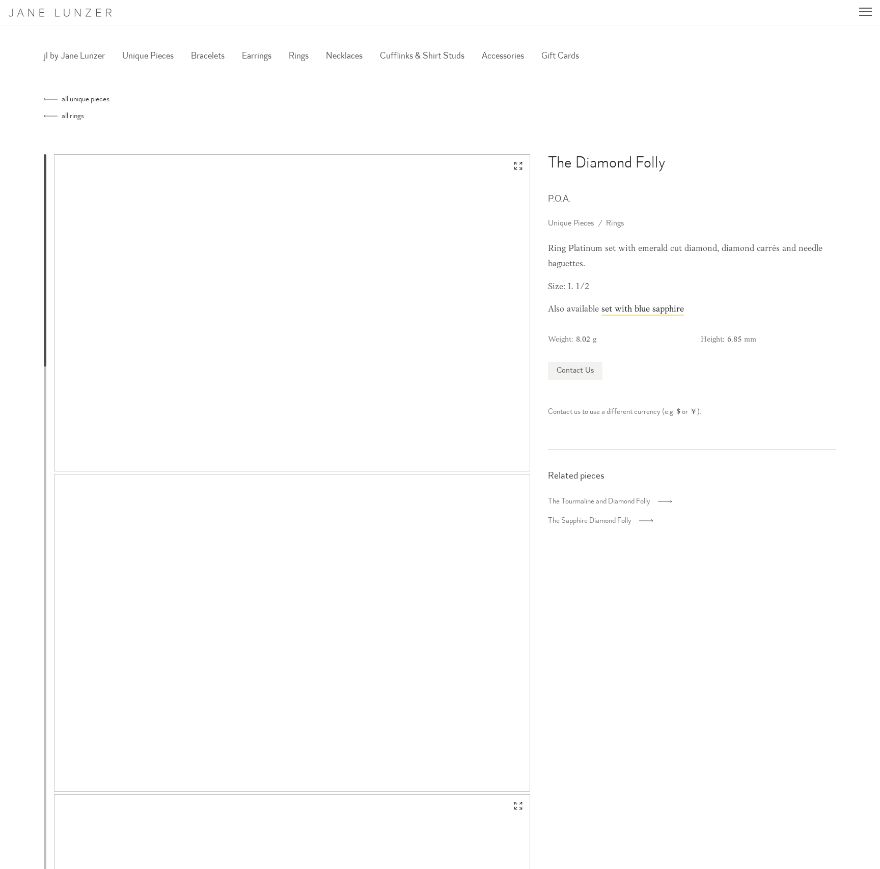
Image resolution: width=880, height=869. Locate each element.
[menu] (865, 11)
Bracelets (208, 56)
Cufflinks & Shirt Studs (422, 56)
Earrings (256, 56)
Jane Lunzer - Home (65, 13)
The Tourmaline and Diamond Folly (599, 502)
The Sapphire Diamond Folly (589, 521)
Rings (299, 56)
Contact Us (575, 371)
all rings (72, 116)
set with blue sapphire (642, 309)
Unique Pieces (148, 56)
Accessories (503, 56)
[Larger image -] (518, 166)
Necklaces (344, 56)
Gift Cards (560, 56)
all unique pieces (84, 99)
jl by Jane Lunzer (74, 56)
